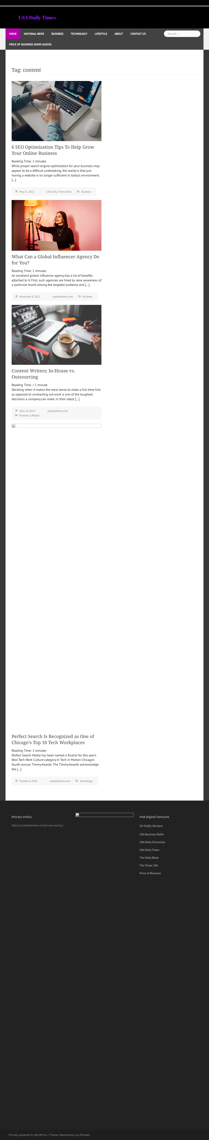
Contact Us (138, 34)
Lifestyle (101, 34)
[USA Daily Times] (37, 17)
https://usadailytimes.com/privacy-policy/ (37, 825)
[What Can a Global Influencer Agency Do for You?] (56, 225)
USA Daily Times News (59, 191)
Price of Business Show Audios (30, 44)
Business (57, 34)
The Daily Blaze (149, 857)
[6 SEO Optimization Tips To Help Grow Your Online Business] (56, 111)
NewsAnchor (67, 1135)
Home (13, 34)
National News (34, 34)
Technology (79, 34)
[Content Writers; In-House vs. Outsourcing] (56, 334)
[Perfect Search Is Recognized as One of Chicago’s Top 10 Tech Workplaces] (56, 577)
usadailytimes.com (62, 296)
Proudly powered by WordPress (28, 1135)
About (119, 34)
